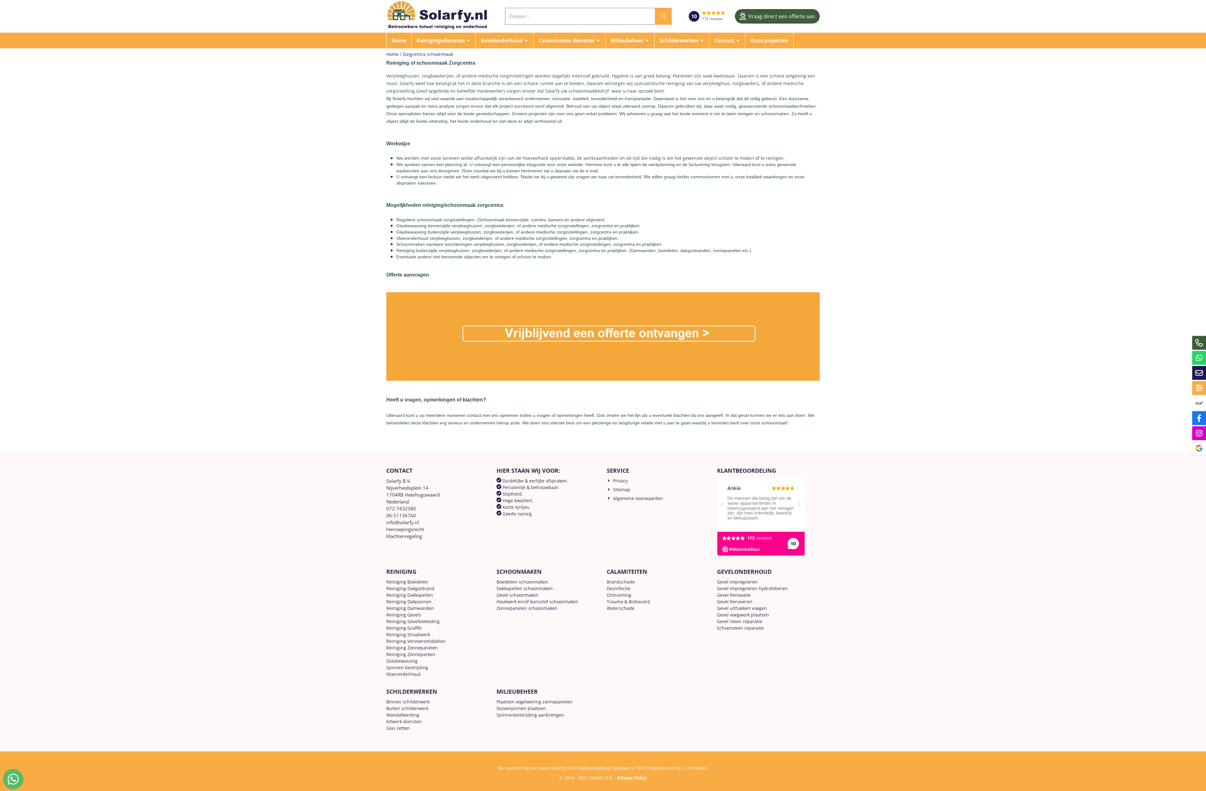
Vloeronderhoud (403, 674)
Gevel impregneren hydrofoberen (752, 588)
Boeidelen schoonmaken (522, 582)
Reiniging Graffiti (404, 628)
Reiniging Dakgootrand (410, 588)
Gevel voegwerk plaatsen (743, 615)
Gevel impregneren (737, 582)
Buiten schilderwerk (407, 708)
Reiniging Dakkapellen (409, 595)
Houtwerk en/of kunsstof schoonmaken (538, 602)
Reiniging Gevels (403, 615)
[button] (443, 40)
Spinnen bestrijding (407, 667)
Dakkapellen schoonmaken (525, 588)
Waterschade (620, 608)
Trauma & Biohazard (628, 602)
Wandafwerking (402, 715)
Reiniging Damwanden (410, 608)
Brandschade (621, 582)
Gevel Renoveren (734, 602)
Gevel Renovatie (734, 595)
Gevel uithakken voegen (742, 608)
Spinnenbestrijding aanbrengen (530, 715)
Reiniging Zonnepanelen (412, 648)
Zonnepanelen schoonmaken (527, 608)
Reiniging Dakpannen (409, 602)
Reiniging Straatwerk (408, 635)
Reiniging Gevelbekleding (413, 621)
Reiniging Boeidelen (407, 582)
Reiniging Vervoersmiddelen (416, 641)
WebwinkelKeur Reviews (603, 768)
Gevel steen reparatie (739, 621)
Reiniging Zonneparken (410, 654)
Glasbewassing (402, 661)
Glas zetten (398, 728)
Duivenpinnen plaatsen (521, 708)
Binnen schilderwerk (408, 702)
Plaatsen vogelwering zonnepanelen (535, 702)
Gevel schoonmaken (518, 595)
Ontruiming (619, 595)
